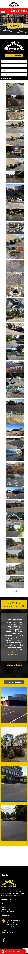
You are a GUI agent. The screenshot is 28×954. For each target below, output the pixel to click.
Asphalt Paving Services (8, 911)
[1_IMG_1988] (15, 240)
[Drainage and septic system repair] (15, 518)
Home (3, 903)
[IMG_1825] (15, 215)
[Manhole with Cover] (15, 278)
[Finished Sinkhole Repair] (15, 266)
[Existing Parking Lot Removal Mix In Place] (15, 569)
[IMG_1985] (15, 139)
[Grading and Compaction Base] (15, 556)
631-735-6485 (19, 10)
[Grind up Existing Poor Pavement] (15, 392)
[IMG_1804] (15, 152)
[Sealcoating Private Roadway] (15, 341)
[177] (15, 190)
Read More (14, 654)
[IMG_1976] (15, 127)
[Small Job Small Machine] (15, 329)
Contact (4, 907)
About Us (4, 905)
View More (14, 712)
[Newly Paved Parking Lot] (15, 493)
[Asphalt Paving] (15, 544)
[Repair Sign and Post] (15, 379)
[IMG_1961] (15, 89)
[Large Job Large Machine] (15, 316)
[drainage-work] (15, 177)
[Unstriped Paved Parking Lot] (15, 531)
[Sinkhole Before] (15, 253)
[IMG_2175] (15, 228)
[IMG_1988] (15, 164)
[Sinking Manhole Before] (15, 304)
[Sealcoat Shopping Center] (15, 367)
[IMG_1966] (15, 101)
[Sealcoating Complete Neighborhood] (15, 354)
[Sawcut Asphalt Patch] (15, 443)
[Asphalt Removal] (15, 468)
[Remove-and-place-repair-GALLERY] (15, 202)
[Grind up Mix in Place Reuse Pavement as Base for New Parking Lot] (15, 430)
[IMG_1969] (15, 114)
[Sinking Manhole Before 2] (15, 291)
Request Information (6, 78)
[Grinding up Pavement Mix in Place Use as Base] (15, 405)
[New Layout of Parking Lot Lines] (15, 480)
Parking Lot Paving (6, 909)
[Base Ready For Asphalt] (15, 506)
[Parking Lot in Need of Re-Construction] (15, 582)
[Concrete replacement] (15, 455)
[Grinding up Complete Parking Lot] (15, 417)
